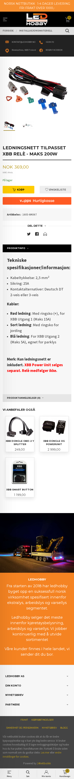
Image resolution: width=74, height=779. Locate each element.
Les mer (45, 752)
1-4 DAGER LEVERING (53, 4)
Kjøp (20, 189)
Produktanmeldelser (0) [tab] (23, 398)
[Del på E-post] (45, 235)
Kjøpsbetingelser (42, 720)
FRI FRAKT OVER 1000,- (37, 8)
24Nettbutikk (44, 763)
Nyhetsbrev (49, 728)
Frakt (24, 720)
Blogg (64, 728)
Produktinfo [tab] (16, 248)
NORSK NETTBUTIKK (19, 4)
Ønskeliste (57, 189)
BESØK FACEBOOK (54, 50)
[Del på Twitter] (28, 235)
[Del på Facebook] (37, 235)
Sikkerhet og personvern (22, 728)
